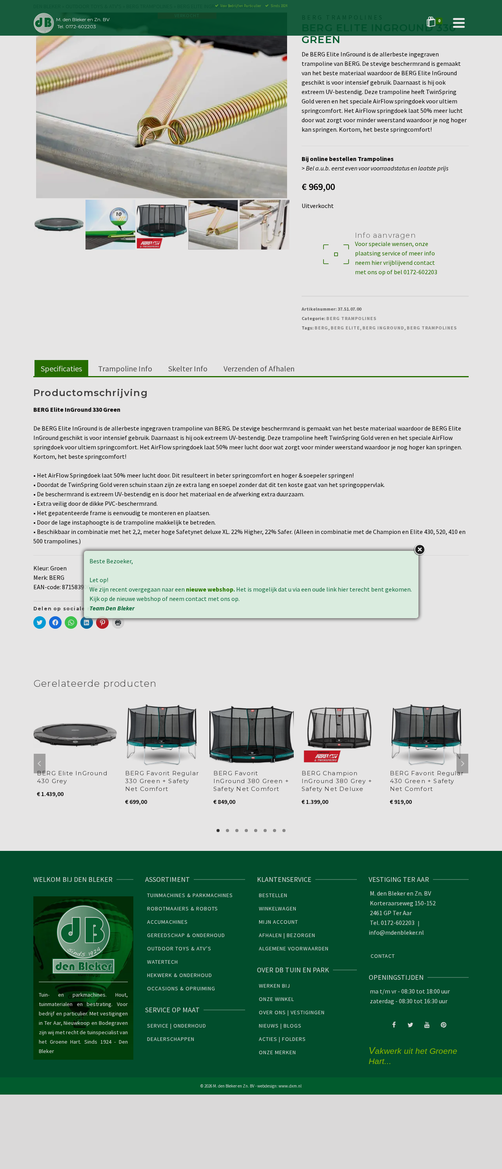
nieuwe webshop (209, 589)
